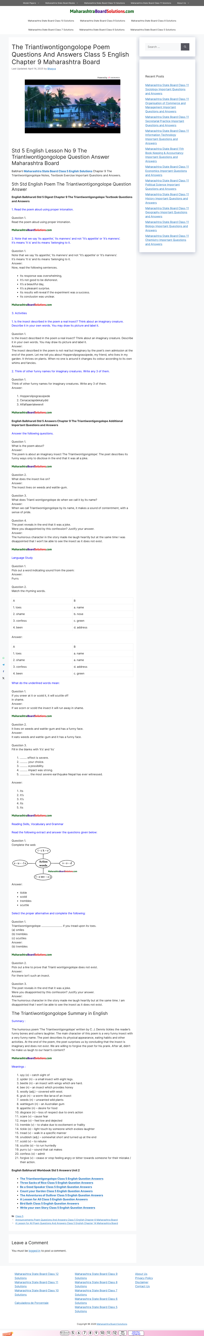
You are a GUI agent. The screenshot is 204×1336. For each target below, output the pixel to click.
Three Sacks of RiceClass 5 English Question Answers (56, 1182)
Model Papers (29, 3)
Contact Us (142, 1286)
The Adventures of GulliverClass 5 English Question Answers (61, 1195)
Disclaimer (141, 1282)
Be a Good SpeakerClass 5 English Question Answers (56, 1187)
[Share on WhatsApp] (3, 658)
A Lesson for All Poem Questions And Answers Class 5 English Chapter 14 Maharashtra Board (66, 1223)
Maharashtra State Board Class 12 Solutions (104, 3)
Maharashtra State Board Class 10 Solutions (51, 20)
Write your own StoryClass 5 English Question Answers (57, 1207)
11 (108, 1333)
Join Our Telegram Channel (136, 1333)
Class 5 (19, 1216)
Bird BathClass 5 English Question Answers (49, 1203)
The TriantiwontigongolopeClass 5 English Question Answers (61, 1178)
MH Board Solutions (64, 1333)
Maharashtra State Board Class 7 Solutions (50, 29)
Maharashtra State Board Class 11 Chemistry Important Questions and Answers (167, 240)
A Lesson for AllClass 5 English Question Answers (54, 1199)
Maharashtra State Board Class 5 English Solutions (58, 171)
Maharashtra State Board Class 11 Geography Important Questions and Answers (167, 212)
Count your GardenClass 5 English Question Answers (56, 1191)
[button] (102, 1333)
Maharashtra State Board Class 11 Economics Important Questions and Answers (167, 171)
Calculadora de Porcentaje (32, 1302)
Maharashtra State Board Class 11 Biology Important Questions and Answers (167, 226)
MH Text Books (122, 1333)
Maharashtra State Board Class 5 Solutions (153, 29)
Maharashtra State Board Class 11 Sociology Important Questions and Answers (167, 89)
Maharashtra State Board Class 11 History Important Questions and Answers (167, 198)
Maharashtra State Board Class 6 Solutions (102, 29)
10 (102, 1333)
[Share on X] (3, 678)
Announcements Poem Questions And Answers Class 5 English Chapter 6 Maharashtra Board (66, 1219)
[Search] (185, 47)
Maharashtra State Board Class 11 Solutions (151, 3)
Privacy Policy (144, 1278)
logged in (34, 1250)
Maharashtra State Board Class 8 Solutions (153, 20)
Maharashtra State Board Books (60, 3)
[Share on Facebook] (3, 671)
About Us (181, 3)
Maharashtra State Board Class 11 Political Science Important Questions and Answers (167, 185)
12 (114, 1333)
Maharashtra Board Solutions (112, 1324)
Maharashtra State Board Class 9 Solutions (102, 20)
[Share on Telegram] (3, 664)
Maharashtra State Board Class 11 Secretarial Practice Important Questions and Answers (167, 121)
